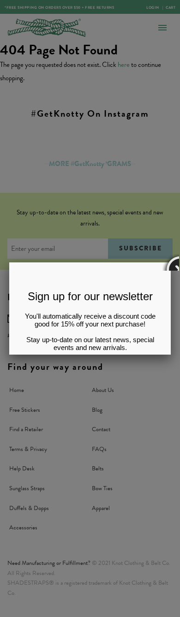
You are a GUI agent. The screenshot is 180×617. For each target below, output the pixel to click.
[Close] (170, 262)
